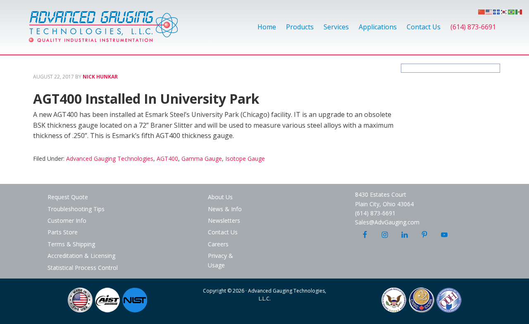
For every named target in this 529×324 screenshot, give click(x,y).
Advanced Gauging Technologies (103, 31)
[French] (496, 11)
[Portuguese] (511, 11)
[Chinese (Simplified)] (482, 11)
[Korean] (504, 11)
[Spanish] (519, 11)
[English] (489, 11)
